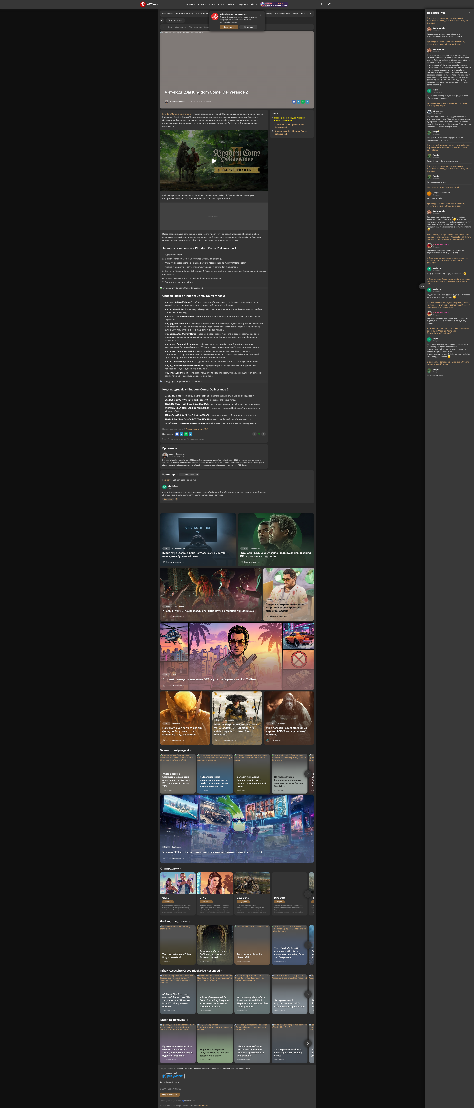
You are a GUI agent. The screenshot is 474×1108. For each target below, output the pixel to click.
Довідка (163, 1069)
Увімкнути (203, 1106)
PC (165, 439)
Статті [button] (201, 4)
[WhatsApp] (303, 102)
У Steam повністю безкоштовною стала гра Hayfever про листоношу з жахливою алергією (447, 260)
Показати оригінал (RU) (197, 429)
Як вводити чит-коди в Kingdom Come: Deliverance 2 (289, 119)
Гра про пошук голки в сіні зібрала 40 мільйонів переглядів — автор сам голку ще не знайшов (449, 20)
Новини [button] (189, 4)
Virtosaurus (438, 111)
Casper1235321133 (441, 192)
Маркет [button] (242, 4)
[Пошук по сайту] (321, 4)
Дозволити (229, 27)
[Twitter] (298, 102)
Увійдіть (167, 480)
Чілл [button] (253, 4)
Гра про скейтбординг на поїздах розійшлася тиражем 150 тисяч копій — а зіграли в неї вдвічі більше (448, 147)
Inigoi (435, 90)
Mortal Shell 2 (206, 13)
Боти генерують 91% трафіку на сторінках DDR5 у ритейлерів (447, 104)
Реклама (171, 1069)
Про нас (180, 1069)
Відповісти (168, 499)
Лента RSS (240, 1069)
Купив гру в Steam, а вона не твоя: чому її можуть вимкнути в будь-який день (446, 43)
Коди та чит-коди (197, 439)
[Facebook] (294, 102)
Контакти (206, 1069)
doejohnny (437, 268)
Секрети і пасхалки (177, 27)
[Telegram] (307, 102)
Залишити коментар (175, 562)
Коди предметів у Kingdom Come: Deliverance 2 (291, 132)
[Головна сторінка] (148, 4)
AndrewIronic (439, 28)
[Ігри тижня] (310, 13)
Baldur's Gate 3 (186, 13)
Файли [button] (230, 4)
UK (249, 1069)
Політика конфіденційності (223, 1069)
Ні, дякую (248, 27)
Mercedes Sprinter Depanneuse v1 (443, 187)
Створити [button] (176, 20)
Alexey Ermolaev (177, 101)
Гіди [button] (211, 4)
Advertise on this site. (170, 1082)
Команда (188, 1069)
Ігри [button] (220, 4)
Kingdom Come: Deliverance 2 (176, 114)
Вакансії (197, 1069)
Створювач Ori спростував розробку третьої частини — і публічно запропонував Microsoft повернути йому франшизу (448, 304)
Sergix (436, 132)
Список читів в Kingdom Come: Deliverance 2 (289, 125)
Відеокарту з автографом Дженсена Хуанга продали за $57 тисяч (448, 363)
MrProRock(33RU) (441, 244)
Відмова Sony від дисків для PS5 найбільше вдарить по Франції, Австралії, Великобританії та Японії (448, 330)
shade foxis (173, 486)
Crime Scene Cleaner (288, 13)
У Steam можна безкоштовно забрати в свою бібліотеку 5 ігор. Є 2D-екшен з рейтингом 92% (448, 281)
